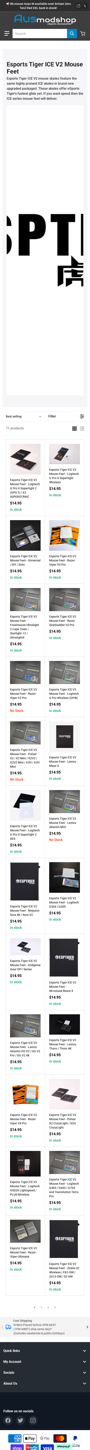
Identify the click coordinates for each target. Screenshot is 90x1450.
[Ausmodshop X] (84, 6)
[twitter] (20, 1420)
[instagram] (33, 1420)
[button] (7, 33)
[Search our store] (72, 33)
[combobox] (43, 33)
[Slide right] (87, 1327)
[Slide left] (2, 1327)
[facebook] (8, 1420)
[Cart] (83, 33)
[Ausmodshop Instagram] (78, 6)
